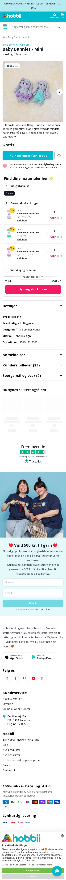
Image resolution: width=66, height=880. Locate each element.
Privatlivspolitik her (42, 609)
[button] (62, 16)
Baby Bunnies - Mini (18, 37)
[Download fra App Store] (15, 656)
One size (9, 193)
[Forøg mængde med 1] (59, 212)
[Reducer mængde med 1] (50, 212)
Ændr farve (22, 220)
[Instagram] (6, 678)
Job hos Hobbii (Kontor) (17, 709)
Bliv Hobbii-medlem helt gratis (21, 739)
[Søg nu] (59, 26)
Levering (8, 704)
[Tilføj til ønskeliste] (58, 155)
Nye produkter (11, 750)
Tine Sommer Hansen (16, 44)
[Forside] (4, 37)
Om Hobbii (9, 770)
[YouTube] (33, 678)
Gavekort (8, 765)
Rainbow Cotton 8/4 (28, 213)
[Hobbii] (11, 16)
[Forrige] (6, 92)
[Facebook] (15, 678)
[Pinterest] (24, 678)
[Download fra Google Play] (42, 656)
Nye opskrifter (11, 755)
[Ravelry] (42, 678)
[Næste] (59, 92)
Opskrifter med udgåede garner (22, 760)
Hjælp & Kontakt (12, 698)
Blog (5, 744)
